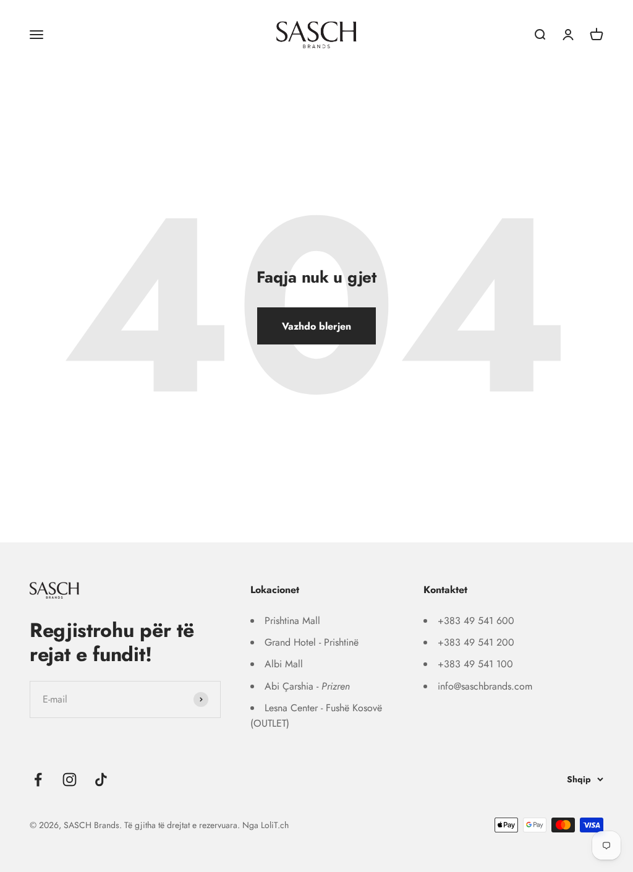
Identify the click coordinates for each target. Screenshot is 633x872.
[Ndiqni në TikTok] (101, 779)
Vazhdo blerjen (316, 326)
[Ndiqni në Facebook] (38, 779)
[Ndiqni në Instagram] (69, 779)
